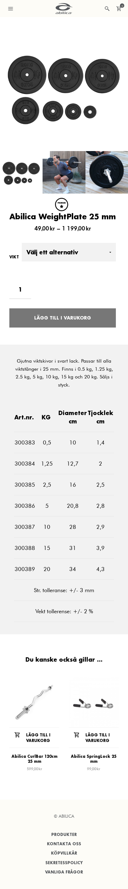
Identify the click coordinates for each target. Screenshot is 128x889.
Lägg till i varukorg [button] (38, 738)
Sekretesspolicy (64, 862)
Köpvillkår (64, 853)
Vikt (14, 257)
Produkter (64, 834)
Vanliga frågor (64, 872)
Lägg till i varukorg (62, 318)
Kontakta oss (64, 844)
